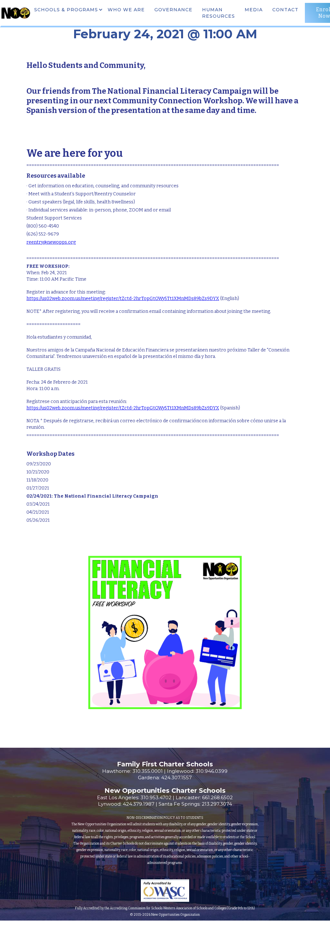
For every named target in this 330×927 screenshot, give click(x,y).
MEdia (254, 10)
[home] (15, 13)
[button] (67, 9)
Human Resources (218, 13)
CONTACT (285, 10)
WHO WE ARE (126, 10)
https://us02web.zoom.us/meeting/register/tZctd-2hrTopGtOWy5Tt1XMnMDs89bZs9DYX (122, 298)
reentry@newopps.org (51, 242)
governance (173, 10)
